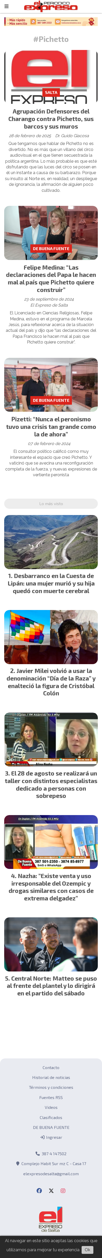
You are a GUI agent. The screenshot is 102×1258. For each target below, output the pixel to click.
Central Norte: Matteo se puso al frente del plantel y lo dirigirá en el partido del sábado (52, 986)
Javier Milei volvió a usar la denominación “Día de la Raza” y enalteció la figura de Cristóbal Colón (51, 682)
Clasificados (51, 1117)
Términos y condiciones (51, 1087)
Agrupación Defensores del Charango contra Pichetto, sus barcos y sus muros (51, 118)
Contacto (51, 1067)
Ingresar (53, 1137)
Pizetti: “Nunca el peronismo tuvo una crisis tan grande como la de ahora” (51, 426)
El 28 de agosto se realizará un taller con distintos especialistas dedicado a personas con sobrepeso (51, 784)
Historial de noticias (51, 1077)
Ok (87, 1249)
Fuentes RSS (51, 1097)
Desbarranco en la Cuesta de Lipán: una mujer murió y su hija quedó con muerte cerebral (51, 583)
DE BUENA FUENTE (51, 248)
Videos (51, 1107)
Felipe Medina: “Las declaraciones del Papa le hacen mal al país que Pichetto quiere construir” (51, 278)
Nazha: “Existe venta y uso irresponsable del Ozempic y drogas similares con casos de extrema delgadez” (51, 887)
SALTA (51, 92)
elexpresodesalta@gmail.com (51, 1173)
